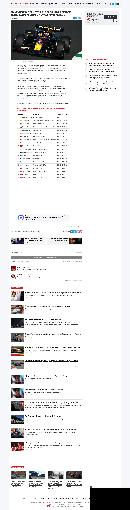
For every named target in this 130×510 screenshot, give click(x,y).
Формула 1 (43, 4)
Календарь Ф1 (79, 4)
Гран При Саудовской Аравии (31, 231)
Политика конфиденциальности (69, 498)
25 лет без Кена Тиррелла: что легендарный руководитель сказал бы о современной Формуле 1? (56, 485)
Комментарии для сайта (73, 280)
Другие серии (53, 4)
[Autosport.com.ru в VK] (110, 4)
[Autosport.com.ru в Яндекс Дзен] (118, 4)
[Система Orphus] (80, 227)
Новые (13, 261)
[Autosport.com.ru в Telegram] (116, 4)
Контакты (84, 498)
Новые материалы (17, 287)
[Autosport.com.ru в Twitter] (113, 4)
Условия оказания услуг (49, 498)
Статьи (71, 4)
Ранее (27, 261)
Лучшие (20, 261)
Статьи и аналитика (17, 467)
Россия (63, 4)
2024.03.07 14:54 (31, 267)
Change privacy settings (65, 508)
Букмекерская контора (93, 4)
